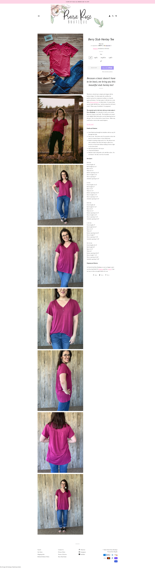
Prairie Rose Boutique (112, 549)
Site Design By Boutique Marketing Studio (10, 567)
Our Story (40, 552)
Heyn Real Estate (62, 556)
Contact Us (61, 549)
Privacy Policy (61, 552)
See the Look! (90, 124)
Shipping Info (41, 554)
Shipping (95, 48)
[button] (101, 45)
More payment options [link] (107, 71)
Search (39, 549)
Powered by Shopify (112, 551)
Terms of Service (62, 554)
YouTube (82, 554)
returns (110, 269)
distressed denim (94, 102)
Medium (103, 57)
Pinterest (82, 549)
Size (101, 54)
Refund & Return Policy (43, 556)
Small (96, 57)
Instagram (83, 552)
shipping (101, 269)
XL (101, 61)
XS (90, 57)
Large (110, 57)
